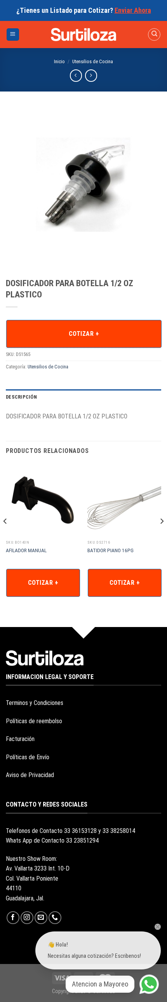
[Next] (161, 537)
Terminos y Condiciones (34, 703)
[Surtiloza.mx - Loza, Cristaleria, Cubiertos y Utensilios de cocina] (84, 34)
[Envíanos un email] (41, 917)
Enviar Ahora (133, 10)
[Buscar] (154, 34)
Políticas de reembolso (34, 721)
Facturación (20, 739)
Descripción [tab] (21, 397)
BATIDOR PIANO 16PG (110, 550)
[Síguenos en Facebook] (13, 917)
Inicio (59, 61)
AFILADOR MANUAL (26, 550)
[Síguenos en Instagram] (27, 917)
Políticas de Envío (27, 757)
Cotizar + (84, 333)
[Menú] (13, 34)
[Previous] (5, 537)
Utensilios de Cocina (92, 61)
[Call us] (55, 917)
